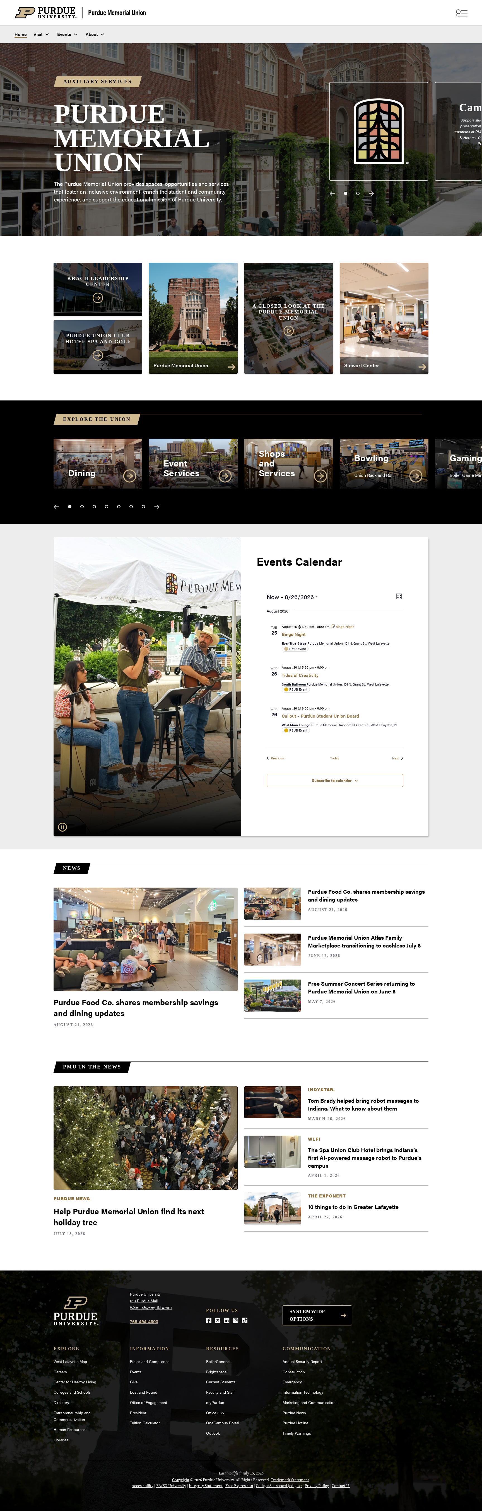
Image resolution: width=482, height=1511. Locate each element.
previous (332, 193)
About (92, 34)
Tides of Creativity (300, 675)
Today (334, 758)
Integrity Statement (206, 1485)
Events (64, 34)
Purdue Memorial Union (117, 12)
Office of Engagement (148, 1402)
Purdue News (294, 1412)
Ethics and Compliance (149, 1361)
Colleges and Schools (72, 1392)
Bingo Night (294, 634)
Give (134, 1381)
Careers (60, 1371)
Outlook (213, 1433)
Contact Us (341, 1485)
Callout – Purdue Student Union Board (320, 716)
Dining (82, 472)
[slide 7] (143, 506)
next (371, 193)
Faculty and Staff (220, 1392)
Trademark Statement (290, 1480)
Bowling (371, 457)
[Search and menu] (460, 13)
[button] (288, 320)
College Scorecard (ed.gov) (279, 1485)
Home (21, 34)
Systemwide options (308, 1315)
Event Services (181, 467)
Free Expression (239, 1485)
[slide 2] (358, 193)
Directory (61, 1402)
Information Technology (303, 1392)
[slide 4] (106, 506)
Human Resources (69, 1429)
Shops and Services (277, 463)
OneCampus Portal (222, 1422)
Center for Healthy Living (75, 1381)
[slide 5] (118, 506)
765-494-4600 (144, 1321)
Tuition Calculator (145, 1422)
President (138, 1412)
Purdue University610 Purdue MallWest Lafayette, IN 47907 (151, 1300)
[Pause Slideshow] (62, 827)
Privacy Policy (317, 1485)
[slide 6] (131, 506)
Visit (38, 34)
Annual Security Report (302, 1361)
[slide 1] (345, 193)
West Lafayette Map (70, 1361)
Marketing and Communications (310, 1402)
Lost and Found (143, 1392)
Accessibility (142, 1485)
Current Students (220, 1381)
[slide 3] (94, 506)
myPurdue (215, 1402)
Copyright (180, 1480)
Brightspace (216, 1371)
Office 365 (215, 1412)
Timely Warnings (297, 1433)
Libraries (61, 1439)
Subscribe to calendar (332, 780)
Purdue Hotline (295, 1422)
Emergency (292, 1381)
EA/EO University (171, 1485)
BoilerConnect (218, 1361)
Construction (294, 1371)
